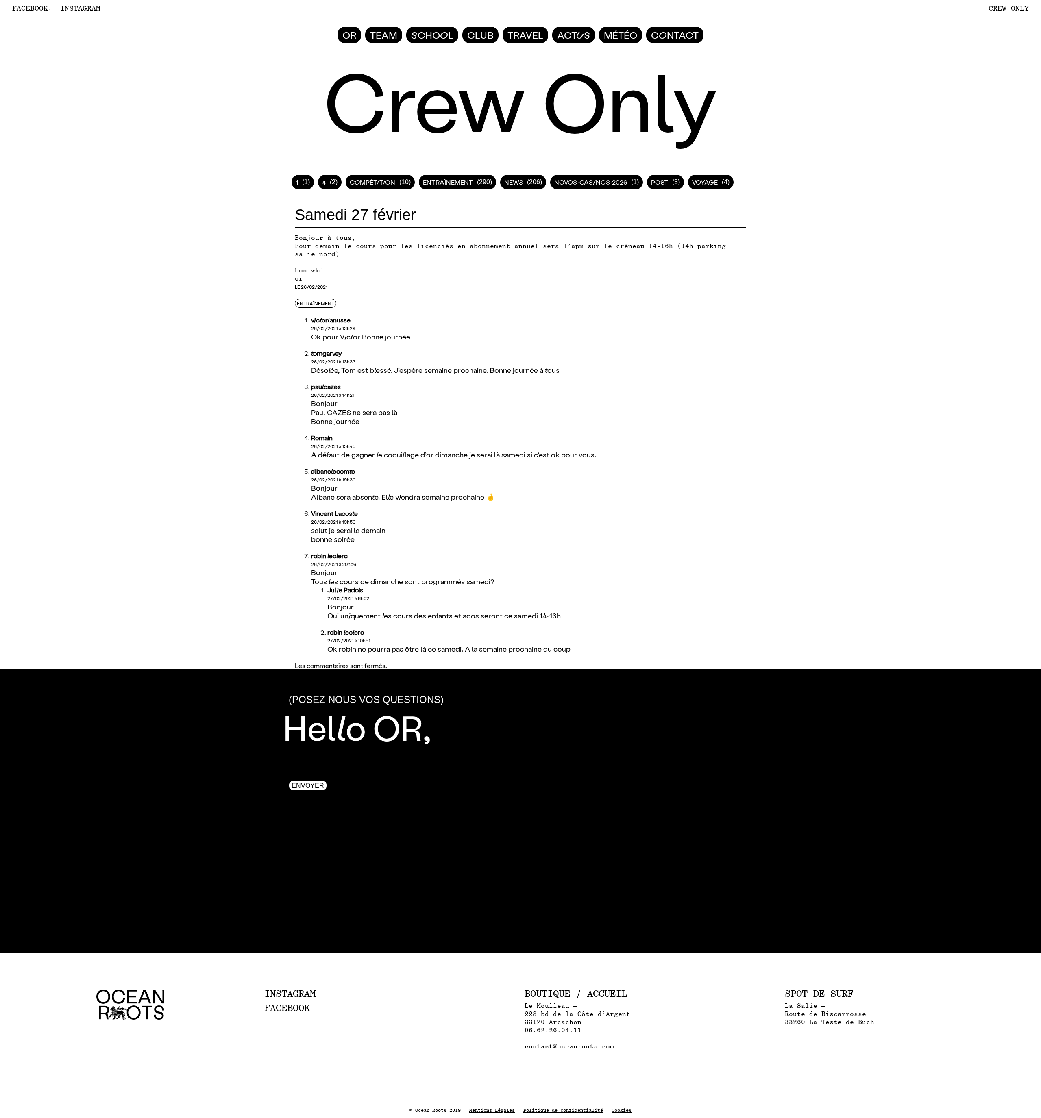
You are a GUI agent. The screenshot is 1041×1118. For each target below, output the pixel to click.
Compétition (372, 182)
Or (349, 35)
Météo (620, 35)
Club (480, 35)
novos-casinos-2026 (590, 182)
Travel (525, 35)
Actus (573, 35)
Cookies (622, 1110)
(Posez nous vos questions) (366, 699)
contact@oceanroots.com (569, 1046)
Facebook (30, 8)
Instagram (80, 8)
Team (383, 35)
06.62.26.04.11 (553, 1030)
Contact (675, 35)
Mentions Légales (492, 1110)
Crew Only (1009, 8)
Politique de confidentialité (563, 1110)
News (513, 182)
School (432, 35)
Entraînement (448, 182)
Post (659, 182)
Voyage (705, 182)
